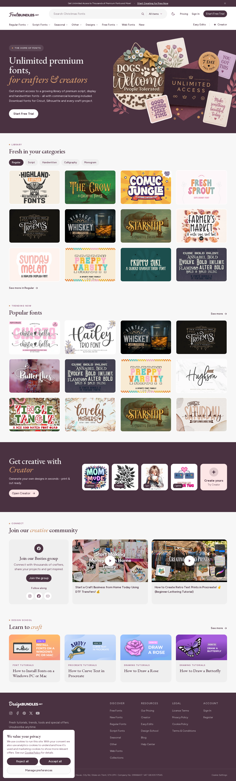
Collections (117, 757)
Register (208, 717)
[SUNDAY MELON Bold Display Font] (34, 264)
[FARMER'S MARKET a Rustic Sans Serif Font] (201, 226)
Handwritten (49, 162)
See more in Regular (21, 288)
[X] (31, 713)
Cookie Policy (180, 724)
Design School (149, 730)
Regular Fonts (118, 724)
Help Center (148, 744)
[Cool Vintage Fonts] (201, 264)
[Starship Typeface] (146, 226)
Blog (143, 737)
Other (113, 744)
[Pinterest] (24, 713)
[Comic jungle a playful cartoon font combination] (146, 187)
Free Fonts (116, 710)
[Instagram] (30, 596)
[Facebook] (39, 596)
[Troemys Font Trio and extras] (34, 226)
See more (217, 313)
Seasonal (115, 737)
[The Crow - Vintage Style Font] (90, 187)
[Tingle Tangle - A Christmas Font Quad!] (34, 414)
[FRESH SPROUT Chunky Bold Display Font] (201, 187)
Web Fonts (116, 751)
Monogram (90, 162)
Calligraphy (70, 162)
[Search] (142, 14)
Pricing (184, 14)
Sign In (196, 14)
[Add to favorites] (54, 175)
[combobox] (96, 14)
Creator (145, 717)
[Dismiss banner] (225, 3)
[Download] (47, 175)
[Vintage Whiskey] (90, 226)
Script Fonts (117, 730)
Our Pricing (147, 710)
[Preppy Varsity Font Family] (90, 264)
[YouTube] (47, 596)
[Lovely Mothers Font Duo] (90, 414)
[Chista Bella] (34, 337)
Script (31, 162)
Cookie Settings (219, 775)
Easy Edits (147, 724)
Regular (16, 162)
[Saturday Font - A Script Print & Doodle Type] (201, 414)
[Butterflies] (34, 376)
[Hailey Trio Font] (90, 337)
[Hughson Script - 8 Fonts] (201, 376)
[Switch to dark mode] (173, 14)
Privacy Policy (180, 717)
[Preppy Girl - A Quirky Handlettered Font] (146, 264)
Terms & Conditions (184, 730)
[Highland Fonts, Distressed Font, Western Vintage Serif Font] (34, 187)
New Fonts (116, 717)
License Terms (180, 710)
